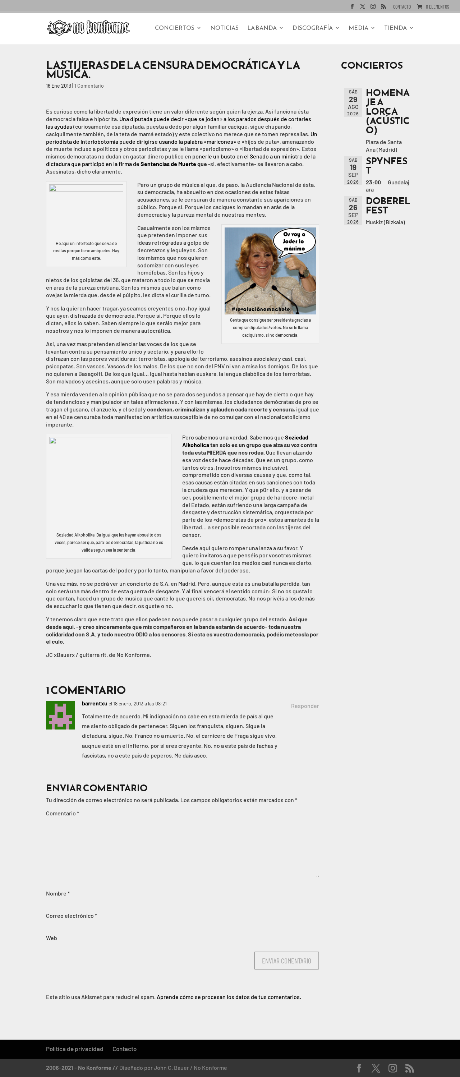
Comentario (62, 813)
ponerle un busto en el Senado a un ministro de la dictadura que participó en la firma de (181, 160)
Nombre (58, 893)
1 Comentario (89, 86)
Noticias (224, 28)
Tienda (395, 28)
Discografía (313, 28)
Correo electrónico (71, 915)
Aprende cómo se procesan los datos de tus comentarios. (229, 996)
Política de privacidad (75, 1048)
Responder (305, 705)
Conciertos (174, 28)
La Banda (262, 28)
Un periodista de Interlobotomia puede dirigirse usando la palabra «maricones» (181, 137)
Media (358, 28)
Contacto (402, 7)
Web (51, 937)
